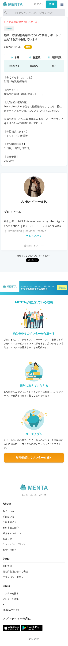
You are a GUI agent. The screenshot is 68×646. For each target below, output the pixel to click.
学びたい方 (8, 516)
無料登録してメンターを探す (34, 457)
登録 (51, 4)
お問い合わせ (10, 549)
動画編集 (9, 28)
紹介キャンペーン (12, 533)
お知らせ (7, 538)
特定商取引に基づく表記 (15, 571)
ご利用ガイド (10, 522)
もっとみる (35, 235)
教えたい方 (8, 511)
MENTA (35, 638)
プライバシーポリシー (14, 577)
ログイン (39, 4)
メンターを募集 (11, 598)
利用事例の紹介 (11, 527)
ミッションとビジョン (14, 544)
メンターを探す (11, 593)
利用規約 (7, 566)
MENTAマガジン (11, 609)
